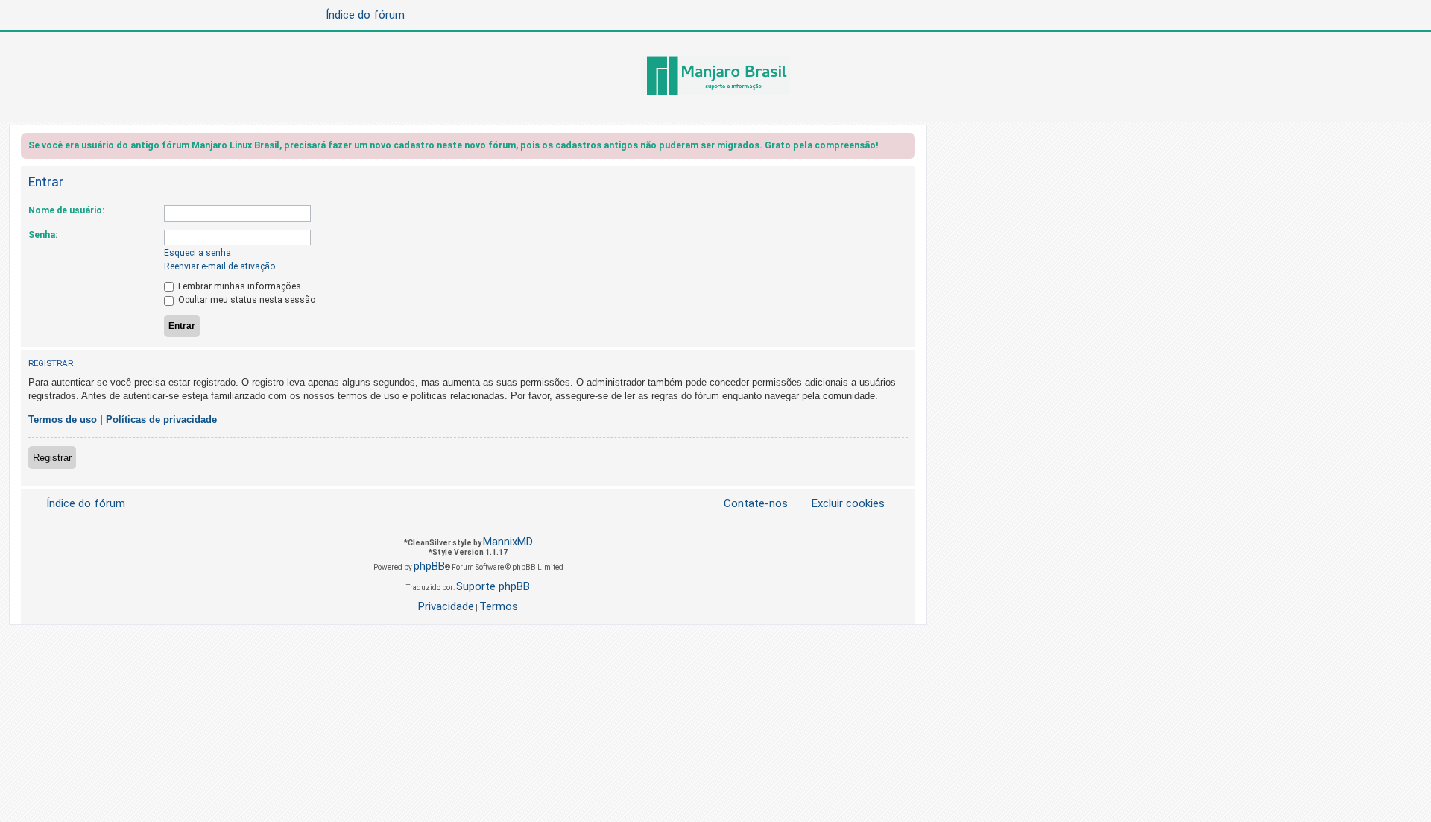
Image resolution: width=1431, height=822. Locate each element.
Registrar (52, 457)
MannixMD (508, 541)
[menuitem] (839, 503)
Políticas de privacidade (161, 419)
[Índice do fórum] (715, 77)
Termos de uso (62, 419)
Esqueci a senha (197, 253)
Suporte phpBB (493, 586)
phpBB (429, 566)
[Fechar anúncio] (905, 148)
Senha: (42, 235)
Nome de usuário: (66, 210)
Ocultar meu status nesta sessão (246, 300)
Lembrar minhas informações (238, 286)
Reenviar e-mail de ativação (220, 266)
